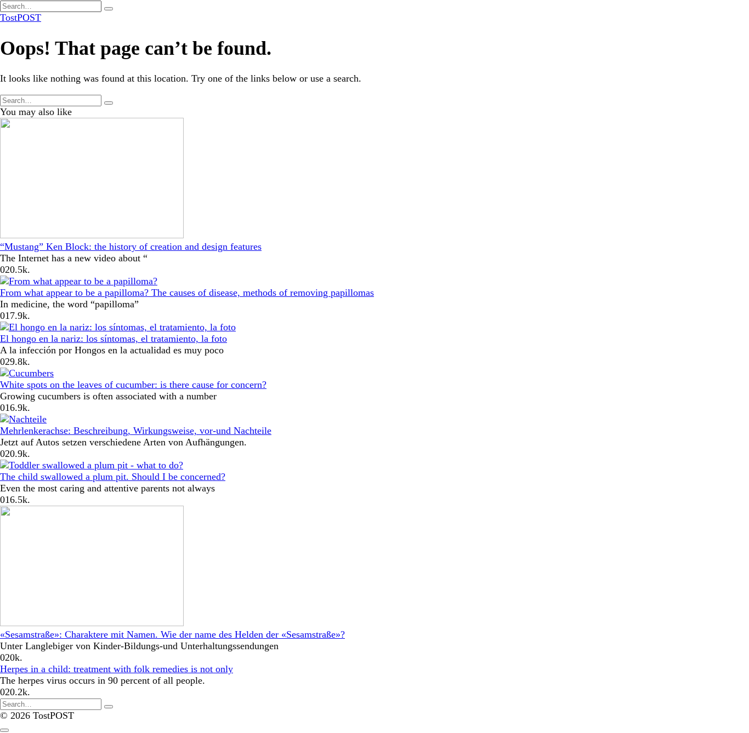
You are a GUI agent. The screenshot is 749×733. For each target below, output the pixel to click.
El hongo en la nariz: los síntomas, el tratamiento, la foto (113, 338)
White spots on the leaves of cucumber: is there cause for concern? (133, 384)
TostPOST (20, 17)
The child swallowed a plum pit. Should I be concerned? (112, 476)
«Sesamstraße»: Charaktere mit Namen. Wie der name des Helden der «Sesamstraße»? (172, 634)
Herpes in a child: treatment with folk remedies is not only (116, 668)
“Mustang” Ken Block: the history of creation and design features (131, 246)
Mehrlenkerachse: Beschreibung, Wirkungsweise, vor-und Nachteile (135, 430)
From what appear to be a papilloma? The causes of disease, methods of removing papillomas (187, 292)
